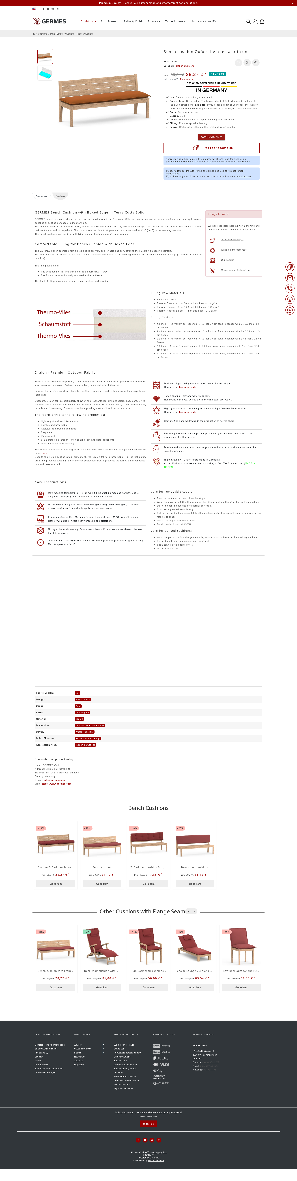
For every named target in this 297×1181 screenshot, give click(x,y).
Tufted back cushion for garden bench (148, 867)
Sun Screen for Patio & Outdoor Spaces (130, 21)
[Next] (194, 911)
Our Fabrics (227, 259)
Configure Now (211, 137)
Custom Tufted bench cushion (56, 867)
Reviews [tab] (60, 196)
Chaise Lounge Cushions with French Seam (195, 970)
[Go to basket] (262, 21)
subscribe (148, 1123)
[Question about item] (256, 62)
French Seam (83, 699)
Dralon (79, 718)
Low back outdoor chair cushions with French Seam (241, 970)
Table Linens (174, 21)
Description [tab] (42, 196)
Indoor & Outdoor (85, 744)
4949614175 (210, 1069)
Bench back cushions (195, 867)
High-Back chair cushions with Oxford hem (148, 970)
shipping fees (160, 1152)
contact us (245, 176)
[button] (45, 56)
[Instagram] (57, 9)
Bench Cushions (185, 65)
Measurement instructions (235, 270)
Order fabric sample (232, 239)
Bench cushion (102, 867)
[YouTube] (48, 9)
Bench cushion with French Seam (56, 970)
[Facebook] (43, 9)
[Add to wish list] (238, 62)
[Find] (248, 21)
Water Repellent (85, 731)
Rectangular (82, 712)
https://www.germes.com (56, 783)
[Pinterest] (52, 9)
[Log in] (255, 21)
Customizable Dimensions (90, 725)
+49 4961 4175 (211, 1062)
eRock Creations (156, 1160)
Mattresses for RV (203, 21)
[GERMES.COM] (49, 21)
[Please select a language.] (35, 9)
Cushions (87, 21)
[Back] (188, 911)
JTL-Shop (154, 1157)
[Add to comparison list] (247, 62)
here (44, 453)
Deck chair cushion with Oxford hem (102, 970)
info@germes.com (55, 779)
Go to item (56, 884)
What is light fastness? (234, 249)
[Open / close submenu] (103, 1044)
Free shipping (187, 79)
